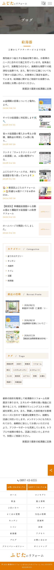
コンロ (9, 376)
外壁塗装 (18, 382)
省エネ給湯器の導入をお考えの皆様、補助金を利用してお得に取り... (19, 137)
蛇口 (8, 370)
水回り (19, 364)
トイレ (10, 270)
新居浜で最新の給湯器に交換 (36, 88)
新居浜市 (10, 364)
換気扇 (17, 376)
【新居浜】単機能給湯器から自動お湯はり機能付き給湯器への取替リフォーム (19, 209)
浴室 (9, 275)
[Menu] (50, 3)
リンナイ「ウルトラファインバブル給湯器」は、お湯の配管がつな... (19, 156)
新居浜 (27, 364)
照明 (35, 376)
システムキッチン (20, 370)
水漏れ (42, 376)
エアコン (26, 376)
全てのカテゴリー (15, 256)
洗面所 (10, 265)
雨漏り (9, 382)
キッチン (11, 260)
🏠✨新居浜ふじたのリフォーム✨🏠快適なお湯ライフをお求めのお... (19, 191)
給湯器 (10, 280)
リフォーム (37, 364)
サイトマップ (40, 546)
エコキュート (35, 370)
